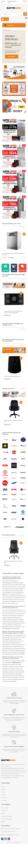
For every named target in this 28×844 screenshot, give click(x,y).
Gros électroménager (6, 816)
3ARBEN (3, 821)
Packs (14, 270)
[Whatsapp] (5, 839)
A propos (3, 789)
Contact (3, 795)
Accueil (3, 786)
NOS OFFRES (11, 56)
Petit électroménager (6, 819)
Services (3, 792)
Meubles (3, 813)
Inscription (4, 797)
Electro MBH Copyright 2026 (14, 842)
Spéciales (5, 270)
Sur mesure (4, 800)
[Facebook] (2, 839)
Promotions (22, 270)
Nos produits (4, 808)
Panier (7, 257)
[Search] (25, 14)
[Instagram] (9, 839)
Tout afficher (22, 226)
